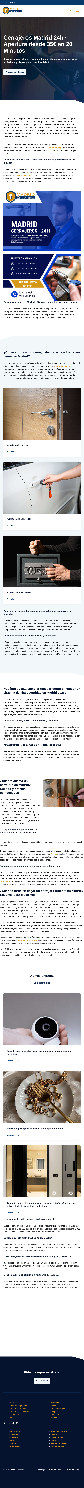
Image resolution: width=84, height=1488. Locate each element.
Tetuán (12, 1443)
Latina (54, 1434)
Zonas (53, 1406)
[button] (70, 10)
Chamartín (14, 1437)
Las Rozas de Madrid (25, 175)
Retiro (12, 1440)
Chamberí (13, 1434)
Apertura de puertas (18, 1406)
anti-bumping (55, 148)
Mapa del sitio (57, 1418)
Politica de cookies (73, 1470)
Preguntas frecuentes (60, 1409)
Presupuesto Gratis (15, 72)
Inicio (11, 1403)
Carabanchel (57, 1437)
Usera (53, 1440)
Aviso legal (41, 1470)
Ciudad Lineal (57, 1446)
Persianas (13, 1418)
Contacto (55, 1415)
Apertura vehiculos (17, 1409)
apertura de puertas (63, 366)
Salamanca (14, 1431)
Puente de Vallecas (60, 1443)
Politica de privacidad (56, 1470)
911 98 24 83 (11, 2)
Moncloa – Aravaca (60, 1431)
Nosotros (55, 1403)
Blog (53, 1412)
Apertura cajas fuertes (19, 1412)
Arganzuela (5, 881)
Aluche (54, 854)
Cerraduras (14, 1415)
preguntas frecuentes (27, 940)
